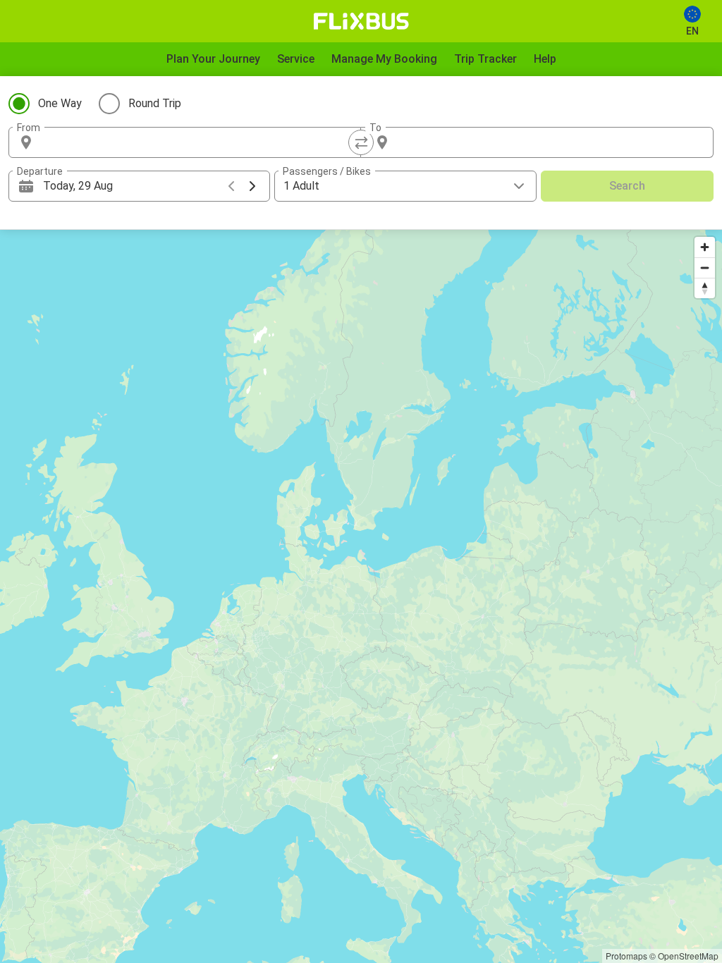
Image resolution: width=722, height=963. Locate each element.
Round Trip (154, 103)
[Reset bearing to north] (705, 288)
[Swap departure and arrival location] (361, 142)
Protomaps (626, 956)
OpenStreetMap (688, 956)
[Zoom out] (705, 267)
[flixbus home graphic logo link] (361, 21)
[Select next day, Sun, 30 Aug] (252, 186)
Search (627, 185)
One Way (60, 103)
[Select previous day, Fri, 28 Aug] (231, 186)
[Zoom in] (705, 247)
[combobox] (197, 142)
